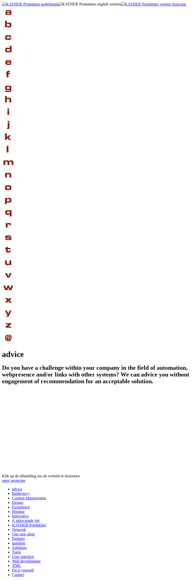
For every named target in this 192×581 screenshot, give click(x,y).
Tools (16, 552)
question (18, 543)
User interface (23, 556)
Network (19, 529)
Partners (18, 538)
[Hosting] (8, 105)
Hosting (18, 511)
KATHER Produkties (29, 525)
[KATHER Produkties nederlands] (30, 4)
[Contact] (8, 343)
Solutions (19, 547)
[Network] (8, 180)
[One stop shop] (8, 193)
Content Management (29, 498)
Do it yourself (23, 570)
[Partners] (8, 205)
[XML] (8, 305)
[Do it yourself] (8, 318)
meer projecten (13, 480)
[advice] (8, 18)
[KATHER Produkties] (8, 143)
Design (17, 502)
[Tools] (8, 255)
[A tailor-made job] (8, 130)
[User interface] (8, 268)
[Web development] (8, 293)
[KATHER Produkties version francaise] (153, 4)
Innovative (20, 516)
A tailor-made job (26, 520)
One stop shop (23, 534)
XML (16, 565)
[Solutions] (8, 243)
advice (17, 489)
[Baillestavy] (8, 30)
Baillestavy (21, 493)
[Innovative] (8, 118)
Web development (26, 561)
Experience (21, 507)
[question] (8, 218)
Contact (18, 574)
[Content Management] (8, 43)
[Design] (8, 55)
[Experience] (8, 68)
